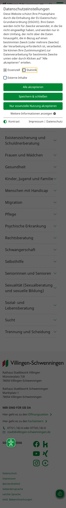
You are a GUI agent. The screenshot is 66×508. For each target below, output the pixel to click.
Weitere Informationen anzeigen (31, 113)
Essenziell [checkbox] (14, 70)
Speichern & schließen (33, 96)
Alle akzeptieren (33, 87)
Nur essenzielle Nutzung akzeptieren (33, 106)
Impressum (36, 121)
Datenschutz (54, 121)
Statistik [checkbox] (32, 70)
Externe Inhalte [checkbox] (17, 78)
